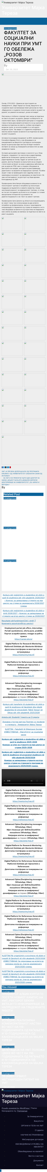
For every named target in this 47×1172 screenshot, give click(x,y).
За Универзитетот (35, 1116)
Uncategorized (10, 28)
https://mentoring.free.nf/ (23, 655)
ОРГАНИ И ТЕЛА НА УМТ (32, 1125)
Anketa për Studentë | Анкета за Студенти (20, 717)
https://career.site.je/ (23, 639)
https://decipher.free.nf (23, 700)
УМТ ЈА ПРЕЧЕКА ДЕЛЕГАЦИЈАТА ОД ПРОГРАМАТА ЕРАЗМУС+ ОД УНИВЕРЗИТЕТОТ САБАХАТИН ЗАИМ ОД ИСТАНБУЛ (22, 474)
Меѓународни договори (32, 1139)
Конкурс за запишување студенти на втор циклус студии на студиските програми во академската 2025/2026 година (23, 763)
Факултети (38, 1121)
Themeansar (22, 1111)
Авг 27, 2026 (9, 1014)
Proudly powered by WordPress (16, 1108)
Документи (38, 1160)
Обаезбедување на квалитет (30, 1151)
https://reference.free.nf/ (23, 676)
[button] (36, 21)
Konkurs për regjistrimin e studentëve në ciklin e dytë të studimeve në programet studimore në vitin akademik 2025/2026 (23, 755)
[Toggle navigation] (41, 21)
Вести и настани (36, 1156)
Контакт (39, 1165)
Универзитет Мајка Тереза (23, 10)
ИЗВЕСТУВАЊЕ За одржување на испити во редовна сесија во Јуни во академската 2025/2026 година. (23, 964)
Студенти (39, 1130)
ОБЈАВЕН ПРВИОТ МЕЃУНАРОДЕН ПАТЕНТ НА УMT (20, 1079)
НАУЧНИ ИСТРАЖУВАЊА (32, 1135)
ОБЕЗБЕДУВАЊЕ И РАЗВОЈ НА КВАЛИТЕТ (29, 1145)
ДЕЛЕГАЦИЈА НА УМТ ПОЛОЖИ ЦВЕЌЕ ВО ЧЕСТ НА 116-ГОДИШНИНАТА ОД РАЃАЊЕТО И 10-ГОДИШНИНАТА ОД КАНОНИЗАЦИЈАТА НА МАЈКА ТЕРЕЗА (23, 573)
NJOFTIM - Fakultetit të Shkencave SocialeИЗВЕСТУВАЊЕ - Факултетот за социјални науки (23, 732)
